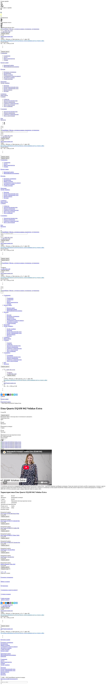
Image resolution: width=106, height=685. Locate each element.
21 (5, 571)
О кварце (3, 96)
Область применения (9, 102)
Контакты (3, 119)
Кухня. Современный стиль (11, 88)
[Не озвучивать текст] (1, 26)
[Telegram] (17, 395)
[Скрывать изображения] (1, 21)
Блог (2, 118)
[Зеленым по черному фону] (1, 16)
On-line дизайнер (5, 83)
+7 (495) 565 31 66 (7, 30)
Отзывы (6, 60)
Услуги (5, 57)
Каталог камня (4, 62)
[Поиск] (2, 127)
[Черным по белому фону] (1, 9)
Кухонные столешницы (10, 72)
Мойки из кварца (8, 74)
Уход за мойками (8, 106)
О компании (4, 53)
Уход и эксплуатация (9, 105)
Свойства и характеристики (11, 103)
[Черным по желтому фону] (1, 14)
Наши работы (4, 95)
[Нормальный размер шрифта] (2, 4)
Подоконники (7, 73)
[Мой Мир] (6, 395)
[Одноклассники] (4, 395)
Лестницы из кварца (9, 77)
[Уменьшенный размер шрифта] (1, 2)
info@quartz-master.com (7, 36)
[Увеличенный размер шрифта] (2, 6)
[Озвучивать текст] (2, 24)
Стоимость (3, 94)
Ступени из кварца (6, 594)
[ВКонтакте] (4, 122)
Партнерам (3, 81)
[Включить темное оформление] (2, 292)
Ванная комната (8, 90)
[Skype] (15, 395)
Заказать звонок (5, 33)
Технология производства (10, 100)
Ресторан (6, 91)
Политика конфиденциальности (9, 678)
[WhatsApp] (12, 395)
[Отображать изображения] (1, 19)
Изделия (3, 69)
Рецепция (6, 85)
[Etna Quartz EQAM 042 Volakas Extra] (11, 442)
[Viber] (10, 395)
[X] (8, 395)
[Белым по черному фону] (1, 11)
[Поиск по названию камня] (2, 134)
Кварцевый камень (9, 65)
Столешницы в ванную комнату (12, 76)
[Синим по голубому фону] (1, 13)
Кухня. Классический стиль (11, 87)
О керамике (4, 109)
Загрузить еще (4, 568)
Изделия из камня (5, 639)
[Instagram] (4, 124)
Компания (3, 656)
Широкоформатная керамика (11, 66)
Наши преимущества (9, 58)
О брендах (6, 99)
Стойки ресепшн (8, 79)
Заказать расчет (5, 51)
